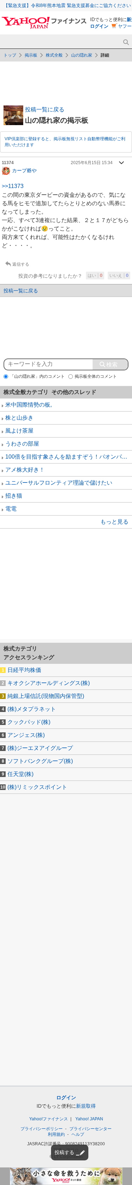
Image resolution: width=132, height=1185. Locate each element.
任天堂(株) (20, 774)
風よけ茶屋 (19, 431)
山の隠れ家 (81, 55)
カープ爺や (24, 170)
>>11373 (13, 186)
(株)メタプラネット (31, 709)
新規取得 (86, 1106)
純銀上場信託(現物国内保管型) (45, 696)
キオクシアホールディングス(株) (48, 683)
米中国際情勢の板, (28, 405)
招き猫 (13, 496)
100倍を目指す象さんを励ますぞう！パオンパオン (68, 457)
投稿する (64, 1152)
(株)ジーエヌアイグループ (40, 748)
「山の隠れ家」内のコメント (37, 376)
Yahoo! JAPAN (89, 1118)
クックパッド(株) (28, 722)
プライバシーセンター (90, 1128)
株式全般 (54, 55)
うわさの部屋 (22, 444)
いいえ (118, 275)
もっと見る (114, 522)
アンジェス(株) (26, 735)
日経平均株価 (24, 670)
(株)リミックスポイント (37, 787)
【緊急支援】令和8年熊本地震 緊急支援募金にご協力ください (67, 5)
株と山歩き (19, 418)
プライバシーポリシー (41, 1128)
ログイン (99, 26)
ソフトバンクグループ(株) (40, 761)
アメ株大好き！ (25, 470)
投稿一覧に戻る (44, 109)
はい (95, 275)
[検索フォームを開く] (125, 42)
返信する (20, 264)
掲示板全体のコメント (96, 376)
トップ (10, 55)
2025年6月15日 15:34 (92, 162)
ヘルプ (77, 1134)
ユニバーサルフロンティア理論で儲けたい (58, 483)
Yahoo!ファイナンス (48, 1118)
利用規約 (56, 1134)
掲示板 (31, 55)
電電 (11, 509)
